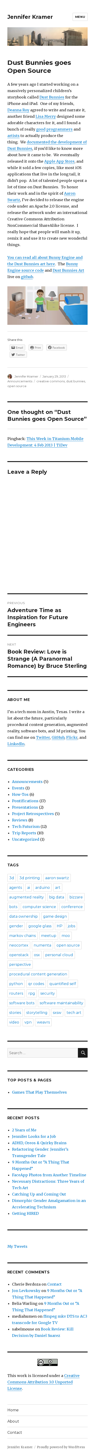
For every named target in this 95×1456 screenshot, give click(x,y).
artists (13, 135)
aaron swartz (57, 878)
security (47, 993)
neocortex (18, 945)
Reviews (19, 820)
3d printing (29, 878)
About (13, 1421)
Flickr (71, 737)
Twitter (43, 737)
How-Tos (20, 794)
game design (55, 916)
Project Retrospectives (33, 813)
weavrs (43, 1022)
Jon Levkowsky (26, 1290)
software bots (21, 1003)
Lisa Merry (46, 116)
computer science (39, 907)
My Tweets (17, 1246)
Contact (54, 1284)
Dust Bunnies (51, 97)
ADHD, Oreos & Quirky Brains (39, 1143)
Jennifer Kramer (30, 17)
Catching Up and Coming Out (39, 1194)
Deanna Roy (18, 110)
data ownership (23, 916)
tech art (74, 1012)
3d (11, 878)
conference (72, 907)
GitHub (58, 737)
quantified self (62, 984)
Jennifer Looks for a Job (34, 1136)
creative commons (50, 381)
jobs (71, 926)
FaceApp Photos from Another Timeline (49, 1175)
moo (66, 935)
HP (59, 926)
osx (37, 955)
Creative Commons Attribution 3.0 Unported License (43, 1382)
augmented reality (26, 897)
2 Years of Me (24, 1130)
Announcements (19, 381)
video (14, 1022)
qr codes (36, 984)
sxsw (57, 1012)
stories (15, 1012)
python (16, 984)
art (57, 887)
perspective (20, 964)
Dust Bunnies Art (68, 270)
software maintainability (61, 1003)
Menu (80, 17)
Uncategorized (25, 839)
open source (17, 386)
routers (16, 993)
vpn (28, 1022)
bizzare (76, 897)
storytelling (37, 1012)
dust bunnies (75, 381)
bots (13, 907)
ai (28, 887)
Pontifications (25, 801)
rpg (31, 993)
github (27, 276)
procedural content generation (38, 974)
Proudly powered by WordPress (61, 1447)
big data (56, 897)
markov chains (22, 935)
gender (16, 926)
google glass (39, 926)
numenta (42, 945)
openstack (19, 955)
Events (18, 788)
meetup (48, 935)
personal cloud (59, 955)
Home (13, 1410)
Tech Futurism (26, 826)
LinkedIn (15, 744)
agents (15, 887)
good (40, 129)
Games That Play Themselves (39, 1092)
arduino (42, 887)
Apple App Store (59, 161)
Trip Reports (24, 833)
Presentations (25, 807)
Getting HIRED (25, 1213)
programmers (59, 129)
